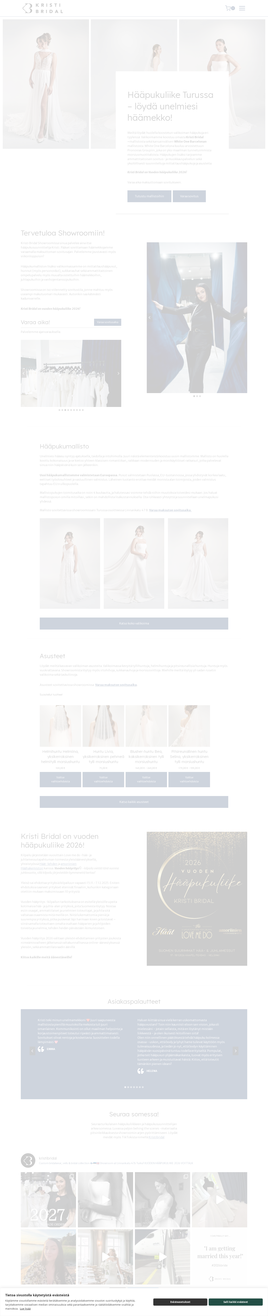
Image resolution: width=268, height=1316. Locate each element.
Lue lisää (25, 1308)
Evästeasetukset (180, 1302)
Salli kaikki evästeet (236, 1302)
